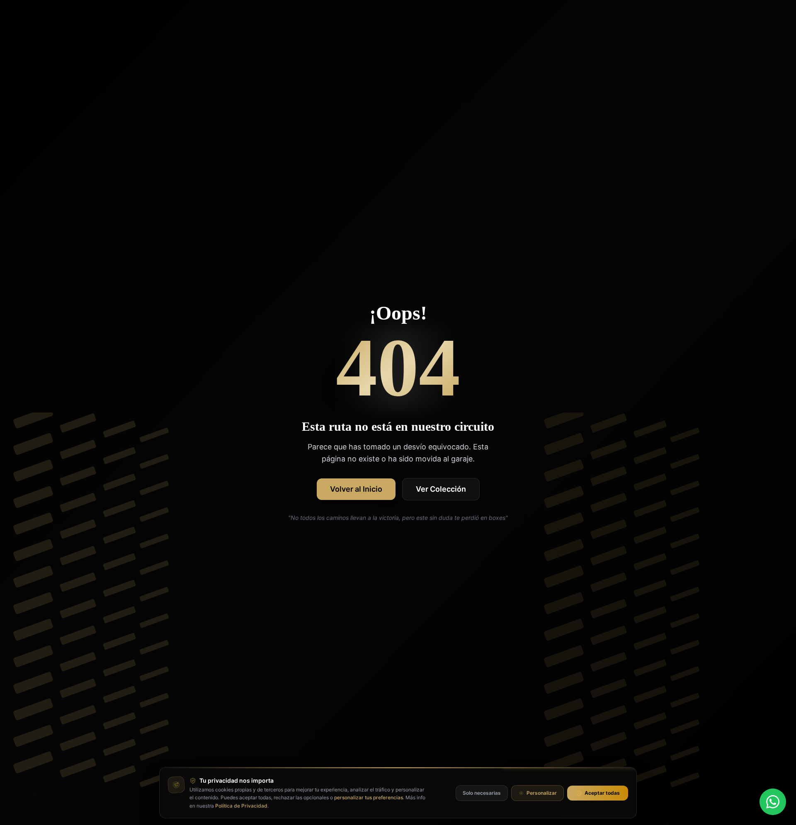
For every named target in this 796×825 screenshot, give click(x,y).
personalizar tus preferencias (368, 797)
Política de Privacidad (241, 806)
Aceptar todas (602, 793)
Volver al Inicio (356, 489)
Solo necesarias (482, 793)
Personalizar (542, 793)
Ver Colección (441, 489)
